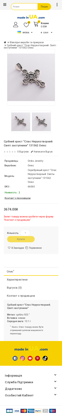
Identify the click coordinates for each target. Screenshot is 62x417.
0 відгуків (23, 151)
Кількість (13, 233)
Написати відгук (43, 151)
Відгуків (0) (14, 287)
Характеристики (17, 279)
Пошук (44, 6)
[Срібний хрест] (31, 77)
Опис (10, 271)
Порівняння (35, 248)
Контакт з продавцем (21, 295)
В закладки (18, 248)
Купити (21, 239)
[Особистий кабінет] (16, 25)
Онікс (31, 165)
